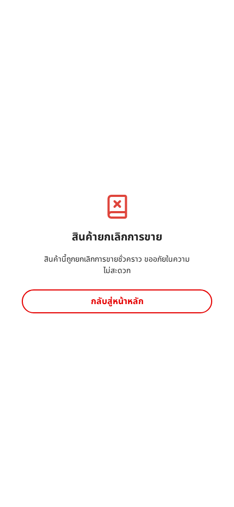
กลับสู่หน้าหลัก (117, 301)
